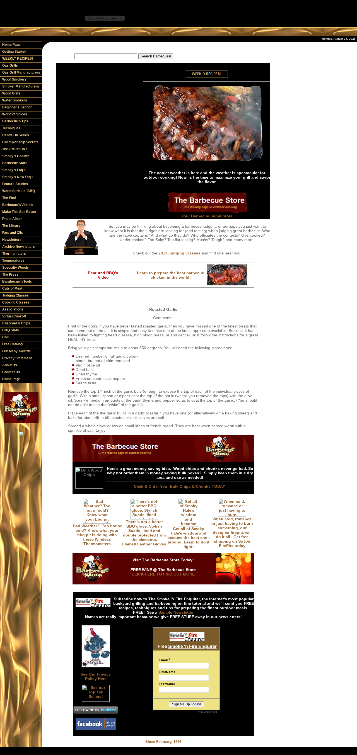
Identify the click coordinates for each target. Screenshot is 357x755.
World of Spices (14, 114)
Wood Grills (11, 93)
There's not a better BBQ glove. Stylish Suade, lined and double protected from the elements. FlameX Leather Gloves (144, 532)
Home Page (11, 45)
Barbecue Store (14, 163)
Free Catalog (12, 344)
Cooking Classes (15, 302)
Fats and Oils (12, 233)
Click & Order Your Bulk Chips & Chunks (179, 486)
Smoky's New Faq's (17, 177)
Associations (12, 309)
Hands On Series (15, 135)
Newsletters (11, 240)
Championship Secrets (20, 142)
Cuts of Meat (12, 288)
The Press (10, 274)
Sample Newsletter (176, 612)
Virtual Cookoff (14, 316)
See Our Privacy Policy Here (96, 676)
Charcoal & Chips (16, 323)
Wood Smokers (14, 79)
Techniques (11, 128)
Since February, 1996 (163, 742)
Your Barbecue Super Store (207, 216)
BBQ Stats (10, 330)
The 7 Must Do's (15, 149)
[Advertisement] (163, 47)
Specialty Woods (15, 268)
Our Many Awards (16, 351)
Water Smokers (14, 100)
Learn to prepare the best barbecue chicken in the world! (170, 275)
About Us (9, 365)
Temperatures (13, 261)
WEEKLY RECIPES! (17, 58)
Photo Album (12, 219)
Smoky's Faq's (14, 170)
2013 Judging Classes (179, 253)
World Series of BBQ (18, 191)
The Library (11, 226)
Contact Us (11, 372)
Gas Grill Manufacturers (21, 72)
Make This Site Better (19, 212)
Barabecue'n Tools (17, 281)
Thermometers (14, 254)
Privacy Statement (17, 358)
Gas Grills (10, 65)
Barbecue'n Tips (15, 121)
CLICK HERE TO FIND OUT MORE (163, 574)
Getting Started (14, 52)
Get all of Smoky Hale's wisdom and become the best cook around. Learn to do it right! (188, 537)
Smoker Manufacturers (20, 86)
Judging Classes (15, 295)
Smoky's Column (15, 156)
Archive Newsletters (18, 247)
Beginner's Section (17, 107)
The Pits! (9, 198)
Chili (5, 337)
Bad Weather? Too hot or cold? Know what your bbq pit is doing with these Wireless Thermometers (97, 535)
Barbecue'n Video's (17, 205)
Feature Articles (15, 184)
